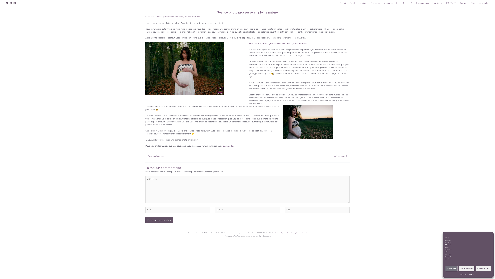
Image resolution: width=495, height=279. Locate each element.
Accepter (451, 268)
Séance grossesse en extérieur (169, 17)
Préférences (483, 268)
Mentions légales (280, 233)
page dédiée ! (229, 146)
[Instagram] (11, 3)
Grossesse (150, 17)
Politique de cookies (467, 274)
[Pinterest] (14, 3)
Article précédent (155, 156)
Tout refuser (466, 268)
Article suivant (341, 156)
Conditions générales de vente (297, 233)
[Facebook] (7, 3)
